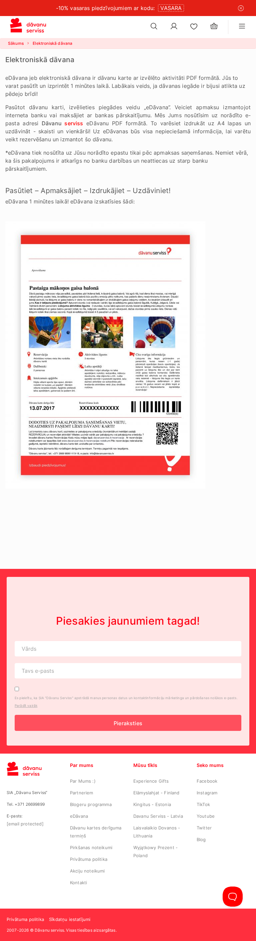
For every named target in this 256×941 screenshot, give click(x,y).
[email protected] (25, 823)
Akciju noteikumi (87, 871)
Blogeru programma (91, 804)
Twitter (204, 827)
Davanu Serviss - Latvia (158, 816)
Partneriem (81, 792)
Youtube (206, 816)
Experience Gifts (151, 781)
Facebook (207, 781)
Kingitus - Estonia (152, 804)
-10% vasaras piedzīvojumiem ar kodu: (105, 8)
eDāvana (79, 816)
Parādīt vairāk (26, 705)
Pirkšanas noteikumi (91, 847)
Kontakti (78, 882)
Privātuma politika (88, 859)
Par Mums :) (83, 781)
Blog (201, 839)
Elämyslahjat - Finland (156, 792)
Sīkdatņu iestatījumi (69, 919)
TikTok (203, 804)
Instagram (207, 792)
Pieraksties (128, 723)
